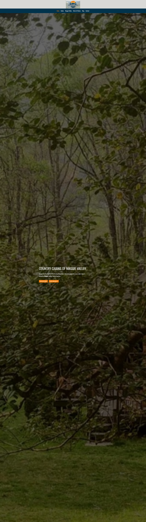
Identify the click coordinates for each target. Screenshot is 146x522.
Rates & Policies (77, 11)
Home (58, 11)
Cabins (62, 11)
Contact (87, 11)
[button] (54, 281)
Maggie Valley (68, 11)
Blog (83, 11)
